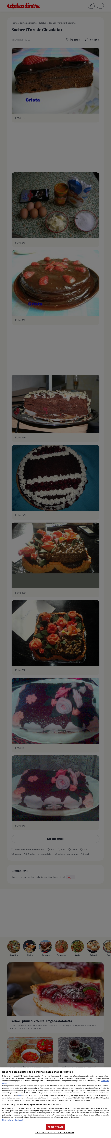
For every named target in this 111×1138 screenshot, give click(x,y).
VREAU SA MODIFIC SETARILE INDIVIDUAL (54, 1132)
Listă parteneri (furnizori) (12, 1120)
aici (19, 1095)
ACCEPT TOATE (55, 1127)
